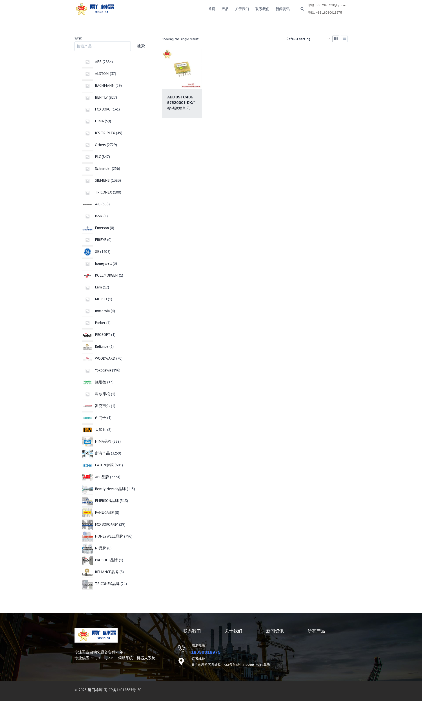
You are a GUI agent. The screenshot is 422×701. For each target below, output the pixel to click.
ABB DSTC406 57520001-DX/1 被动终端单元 (181, 102)
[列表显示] (344, 39)
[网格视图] (336, 39)
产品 (225, 9)
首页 (211, 9)
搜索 (78, 38)
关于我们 (242, 9)
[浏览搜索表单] (302, 9)
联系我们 (262, 9)
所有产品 (316, 631)
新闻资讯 (283, 9)
